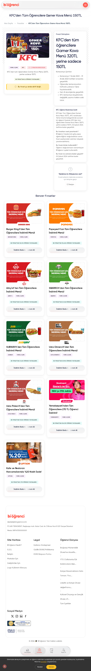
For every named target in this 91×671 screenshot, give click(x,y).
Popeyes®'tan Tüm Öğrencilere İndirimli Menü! (65, 231)
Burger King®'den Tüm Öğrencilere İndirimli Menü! (20, 231)
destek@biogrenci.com (17, 522)
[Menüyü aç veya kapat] (85, 4)
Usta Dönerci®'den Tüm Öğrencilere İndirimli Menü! (63, 349)
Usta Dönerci (55, 354)
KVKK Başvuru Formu (42, 554)
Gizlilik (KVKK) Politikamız (44, 550)
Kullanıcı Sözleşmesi (42, 545)
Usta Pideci (11, 413)
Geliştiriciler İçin (13, 563)
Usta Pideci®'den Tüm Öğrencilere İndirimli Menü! (20, 408)
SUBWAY (10, 354)
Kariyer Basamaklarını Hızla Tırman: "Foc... (71, 573)
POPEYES (53, 237)
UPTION (10, 476)
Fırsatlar (20, 23)
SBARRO (53, 296)
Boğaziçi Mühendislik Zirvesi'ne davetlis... (69, 550)
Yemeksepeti (55, 417)
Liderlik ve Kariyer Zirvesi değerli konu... (70, 585)
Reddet (40, 667)
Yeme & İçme (14, 67)
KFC (23, 67)
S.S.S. (9, 550)
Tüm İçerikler (65, 604)
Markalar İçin (12, 559)
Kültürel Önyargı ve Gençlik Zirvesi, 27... (71, 597)
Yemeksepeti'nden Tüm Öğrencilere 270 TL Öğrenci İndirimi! (63, 409)
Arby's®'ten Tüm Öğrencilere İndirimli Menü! (21, 290)
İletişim (71, 184)
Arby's (10, 296)
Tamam (51, 667)
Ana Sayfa (8, 23)
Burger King (12, 237)
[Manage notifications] (5, 666)
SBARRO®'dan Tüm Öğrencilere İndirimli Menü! (65, 290)
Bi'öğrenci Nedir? (14, 545)
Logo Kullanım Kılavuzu (17, 568)
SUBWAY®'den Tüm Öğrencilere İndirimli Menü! (23, 349)
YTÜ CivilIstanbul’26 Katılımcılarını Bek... (68, 562)
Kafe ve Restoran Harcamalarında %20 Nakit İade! (23, 470)
